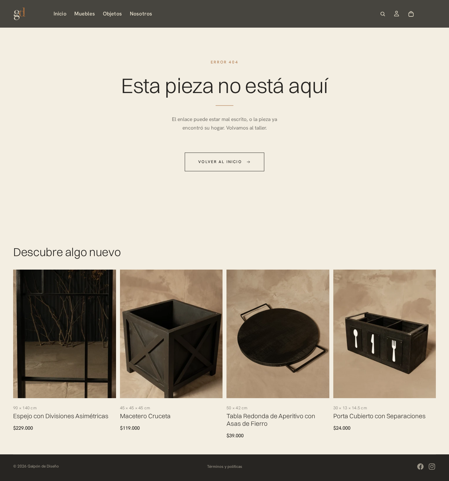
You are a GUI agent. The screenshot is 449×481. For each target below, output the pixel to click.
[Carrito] (411, 14)
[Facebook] (420, 466)
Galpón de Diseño (43, 466)
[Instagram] (432, 466)
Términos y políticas (224, 466)
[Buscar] (383, 14)
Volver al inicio (220, 161)
